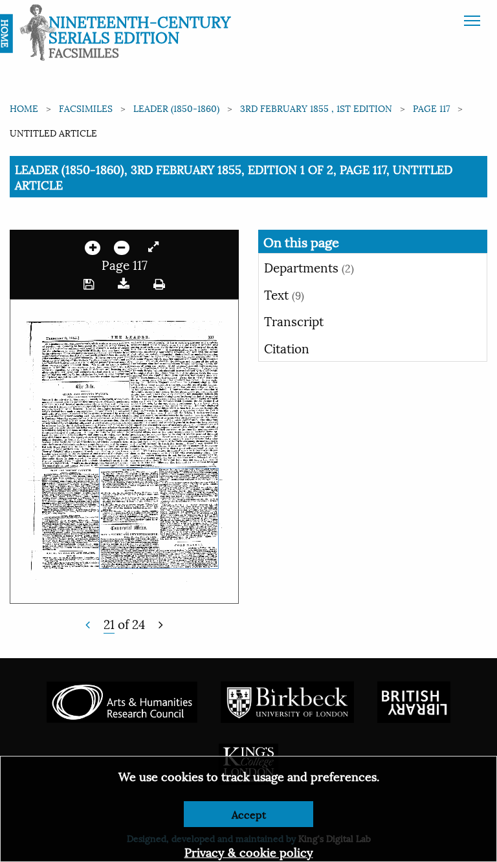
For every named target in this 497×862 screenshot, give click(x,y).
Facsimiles (86, 108)
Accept (249, 814)
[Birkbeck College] (287, 700)
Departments (309, 266)
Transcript (294, 320)
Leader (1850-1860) (176, 108)
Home (24, 108)
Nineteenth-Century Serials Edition (139, 28)
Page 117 (431, 108)
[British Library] (414, 700)
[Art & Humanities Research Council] (122, 700)
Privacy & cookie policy (248, 851)
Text (284, 294)
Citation (286, 347)
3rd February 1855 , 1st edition (316, 108)
